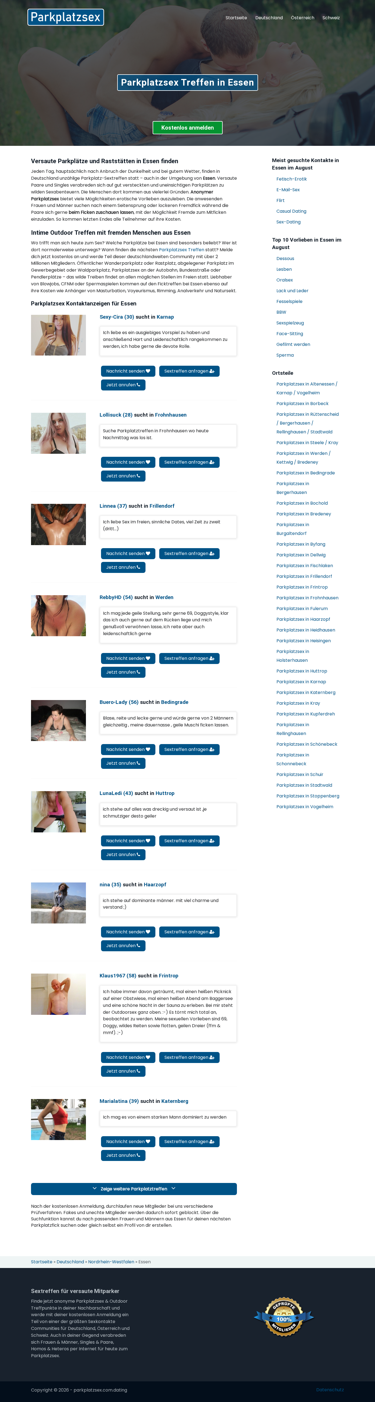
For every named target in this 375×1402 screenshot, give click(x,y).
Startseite (236, 18)
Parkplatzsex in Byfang (300, 544)
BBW (281, 312)
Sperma (285, 355)
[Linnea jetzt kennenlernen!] (58, 524)
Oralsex (284, 280)
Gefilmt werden (293, 344)
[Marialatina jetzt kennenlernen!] (58, 1119)
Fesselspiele (289, 301)
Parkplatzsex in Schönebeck (306, 744)
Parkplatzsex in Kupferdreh (305, 714)
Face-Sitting (289, 333)
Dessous (285, 258)
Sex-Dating (288, 222)
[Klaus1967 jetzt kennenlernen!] (58, 994)
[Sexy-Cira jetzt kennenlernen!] (58, 335)
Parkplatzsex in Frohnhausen (307, 598)
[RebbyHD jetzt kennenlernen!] (58, 615)
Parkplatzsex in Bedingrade (305, 473)
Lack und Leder (292, 291)
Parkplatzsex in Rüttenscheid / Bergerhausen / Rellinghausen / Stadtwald (307, 423)
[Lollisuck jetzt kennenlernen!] (58, 433)
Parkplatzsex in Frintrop (302, 587)
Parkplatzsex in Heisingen (303, 641)
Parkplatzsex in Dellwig (301, 555)
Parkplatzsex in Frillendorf (304, 576)
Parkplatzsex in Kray (298, 703)
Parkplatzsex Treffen (181, 250)
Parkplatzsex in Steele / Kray (307, 442)
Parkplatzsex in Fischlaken (304, 565)
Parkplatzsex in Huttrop (301, 671)
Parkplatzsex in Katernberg (305, 692)
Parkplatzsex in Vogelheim (304, 807)
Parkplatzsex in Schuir (299, 774)
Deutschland (269, 18)
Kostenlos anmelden (187, 127)
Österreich (302, 18)
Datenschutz (330, 1390)
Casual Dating (291, 211)
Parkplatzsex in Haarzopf (303, 619)
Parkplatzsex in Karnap (301, 682)
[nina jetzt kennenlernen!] (58, 902)
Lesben (284, 269)
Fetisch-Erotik (291, 179)
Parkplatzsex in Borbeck (302, 403)
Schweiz (331, 18)
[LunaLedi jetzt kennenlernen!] (58, 811)
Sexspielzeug (290, 323)
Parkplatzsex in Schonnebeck (292, 759)
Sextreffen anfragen (186, 371)
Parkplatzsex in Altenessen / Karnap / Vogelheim (307, 388)
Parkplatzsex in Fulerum (302, 608)
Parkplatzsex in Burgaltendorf (292, 529)
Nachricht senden (126, 371)
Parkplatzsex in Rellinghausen (292, 729)
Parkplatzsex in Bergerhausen (292, 488)
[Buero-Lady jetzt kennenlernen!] (58, 720)
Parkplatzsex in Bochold (302, 503)
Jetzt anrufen (121, 385)
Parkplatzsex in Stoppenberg (307, 796)
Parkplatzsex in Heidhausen (305, 630)
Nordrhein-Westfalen (111, 1262)
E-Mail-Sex (288, 190)
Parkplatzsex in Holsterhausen (292, 655)
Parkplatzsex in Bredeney (303, 514)
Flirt (280, 200)
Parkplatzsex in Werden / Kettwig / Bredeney (303, 457)
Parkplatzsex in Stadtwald (304, 785)
